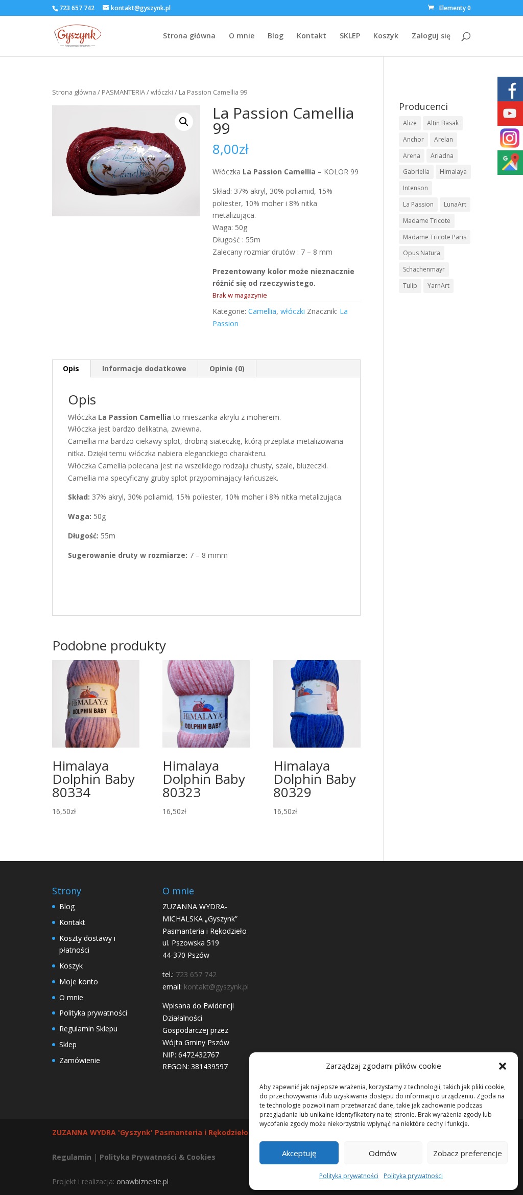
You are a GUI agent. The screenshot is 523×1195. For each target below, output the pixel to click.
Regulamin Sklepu (88, 1028)
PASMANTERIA (123, 92)
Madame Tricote (426, 220)
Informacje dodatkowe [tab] (144, 368)
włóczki (162, 92)
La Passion (418, 204)
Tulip (410, 285)
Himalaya (453, 171)
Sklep (68, 1044)
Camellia (262, 311)
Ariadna (442, 155)
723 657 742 (76, 8)
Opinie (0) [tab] (227, 368)
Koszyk (385, 36)
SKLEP (350, 36)
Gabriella (416, 171)
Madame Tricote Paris (434, 237)
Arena (411, 155)
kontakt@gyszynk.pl (216, 986)
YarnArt (438, 285)
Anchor (413, 139)
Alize (410, 123)
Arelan (443, 139)
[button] (502, 1066)
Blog (275, 36)
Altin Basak (443, 123)
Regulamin (71, 1157)
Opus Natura (421, 253)
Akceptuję (299, 1153)
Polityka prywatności (348, 1175)
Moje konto (78, 981)
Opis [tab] (71, 368)
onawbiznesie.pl (142, 1181)
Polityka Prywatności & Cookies (158, 1157)
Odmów (383, 1153)
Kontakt (311, 36)
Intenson (415, 188)
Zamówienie (79, 1060)
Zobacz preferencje (467, 1153)
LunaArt (455, 204)
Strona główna (189, 36)
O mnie (241, 36)
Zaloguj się (431, 36)
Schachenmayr (424, 269)
